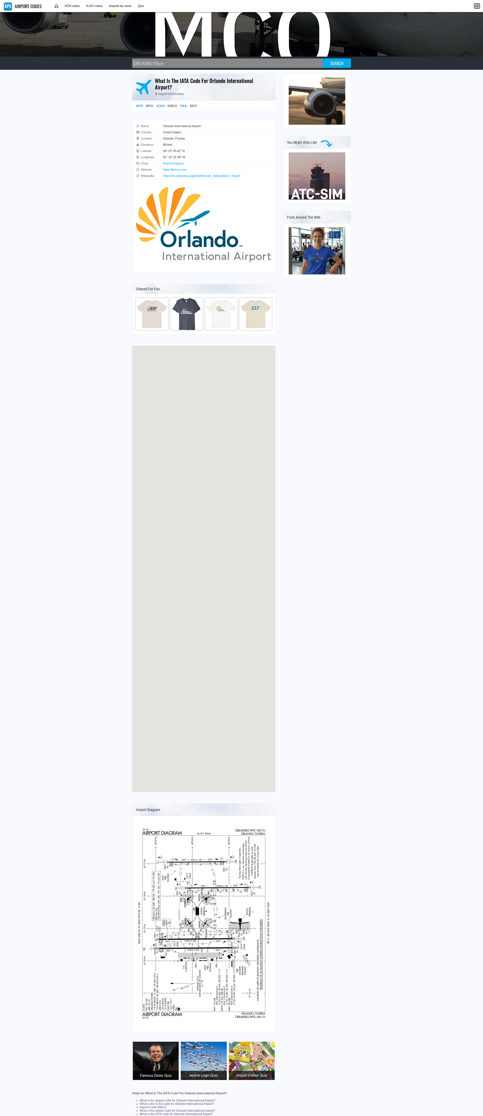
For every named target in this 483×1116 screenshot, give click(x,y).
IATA (139, 106)
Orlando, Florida (174, 138)
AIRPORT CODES (28, 6)
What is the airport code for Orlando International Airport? (177, 1100)
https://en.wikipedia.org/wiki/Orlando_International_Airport (201, 175)
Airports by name (120, 6)
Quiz (141, 6)
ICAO (160, 106)
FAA (184, 106)
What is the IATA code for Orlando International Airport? (176, 1114)
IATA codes (72, 6)
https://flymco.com (175, 169)
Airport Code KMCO (153, 1107)
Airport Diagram (173, 163)
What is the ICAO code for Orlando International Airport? (177, 1103)
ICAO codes (94, 6)
